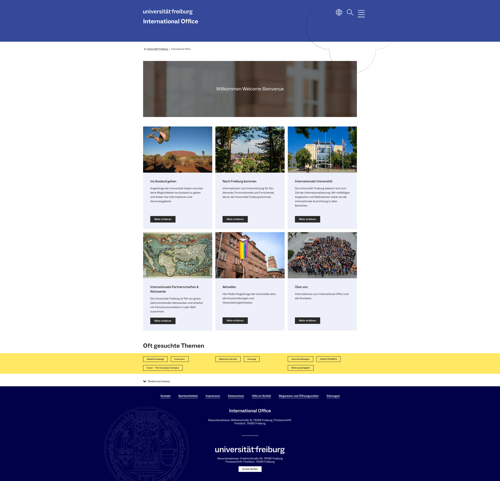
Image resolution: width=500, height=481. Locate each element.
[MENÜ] (361, 12)
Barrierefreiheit (188, 396)
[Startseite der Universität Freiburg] (168, 12)
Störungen (333, 396)
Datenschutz (236, 396)
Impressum (213, 396)
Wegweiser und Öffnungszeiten (299, 396)
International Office (170, 21)
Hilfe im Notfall (261, 396)
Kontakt (166, 396)
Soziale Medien (250, 469)
